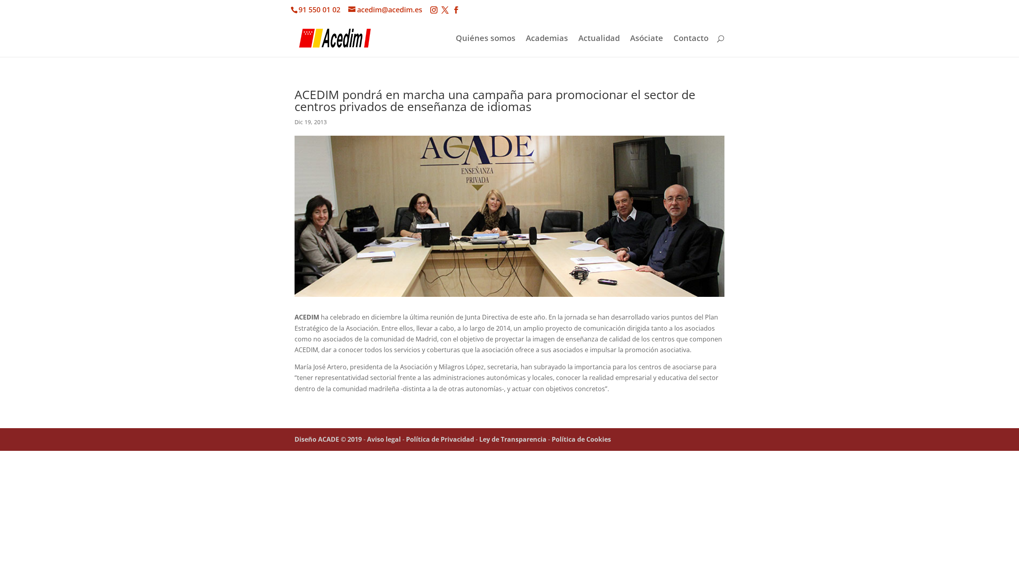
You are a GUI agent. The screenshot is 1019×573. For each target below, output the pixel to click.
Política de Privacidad (440, 439)
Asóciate (646, 39)
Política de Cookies (581, 439)
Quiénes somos (485, 39)
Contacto (691, 39)
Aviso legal (384, 439)
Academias (547, 39)
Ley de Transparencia (513, 439)
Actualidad (599, 39)
